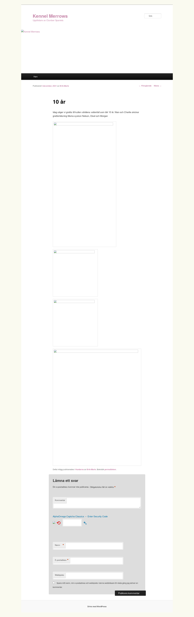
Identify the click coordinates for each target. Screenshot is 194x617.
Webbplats (59, 574)
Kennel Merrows (50, 16)
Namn (59, 545)
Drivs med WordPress (97, 606)
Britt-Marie (64, 85)
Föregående (145, 85)
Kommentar (60, 500)
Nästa (157, 85)
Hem (35, 76)
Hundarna (79, 469)
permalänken (110, 469)
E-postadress (62, 560)
